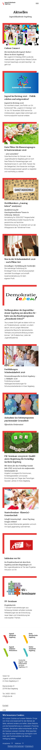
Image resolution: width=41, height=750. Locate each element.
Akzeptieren (6, 743)
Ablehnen (18, 743)
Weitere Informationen (16, 746)
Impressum (29, 746)
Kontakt (5, 705)
